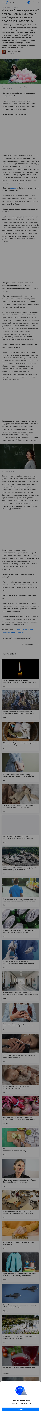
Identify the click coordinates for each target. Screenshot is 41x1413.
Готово (20, 1409)
